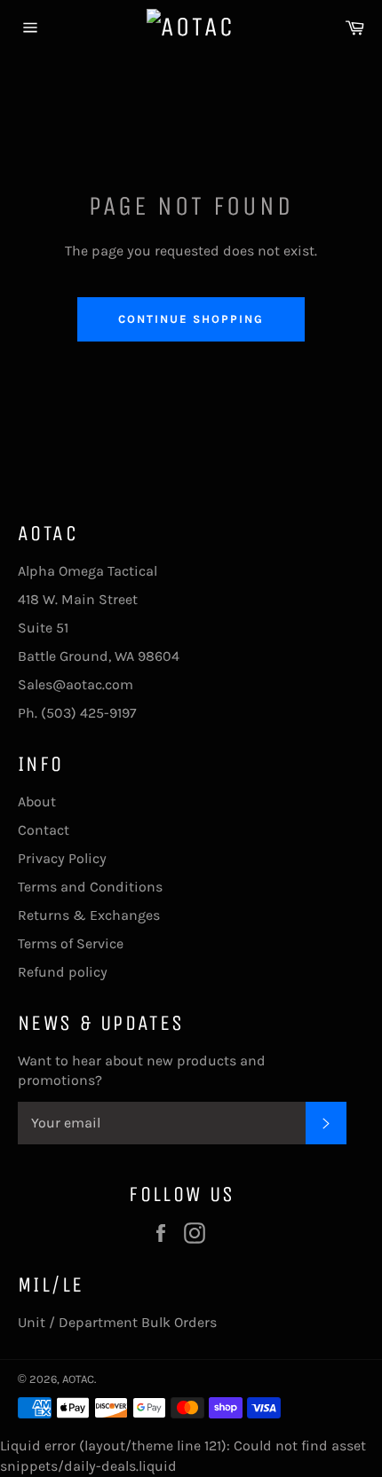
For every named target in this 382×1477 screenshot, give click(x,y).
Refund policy (62, 971)
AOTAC (78, 1379)
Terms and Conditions (90, 886)
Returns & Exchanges (89, 915)
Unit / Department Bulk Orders (117, 1322)
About (37, 801)
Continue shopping (190, 319)
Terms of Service (70, 943)
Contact (43, 829)
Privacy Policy (62, 858)
